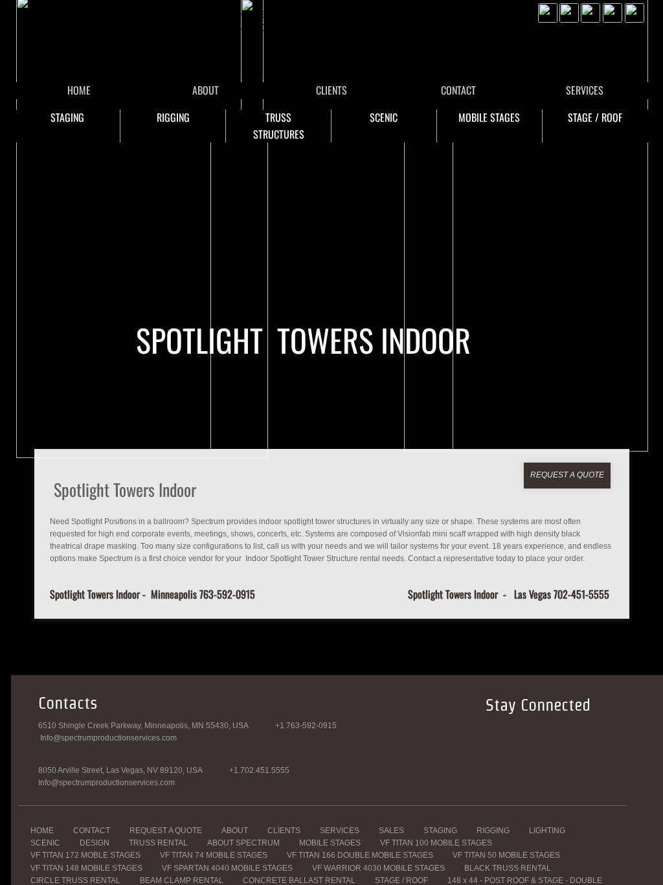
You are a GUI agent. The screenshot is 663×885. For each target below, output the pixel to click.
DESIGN (94, 842)
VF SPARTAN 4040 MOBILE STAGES (227, 868)
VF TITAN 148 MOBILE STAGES (86, 868)
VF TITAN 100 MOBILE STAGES (436, 842)
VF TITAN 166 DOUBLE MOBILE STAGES (360, 855)
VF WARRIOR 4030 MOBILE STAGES (378, 868)
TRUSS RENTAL (158, 842)
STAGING (67, 117)
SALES (391, 830)
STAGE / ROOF (595, 117)
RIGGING (173, 117)
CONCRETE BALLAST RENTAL (299, 880)
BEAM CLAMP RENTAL (181, 880)
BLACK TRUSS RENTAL (507, 868)
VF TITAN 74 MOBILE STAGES (213, 855)
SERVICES (584, 90)
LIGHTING (547, 830)
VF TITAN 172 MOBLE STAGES (85, 855)
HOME (79, 90)
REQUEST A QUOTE (165, 830)
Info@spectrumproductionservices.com (106, 782)
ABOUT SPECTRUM (243, 842)
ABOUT (205, 90)
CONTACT (458, 90)
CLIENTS (331, 90)
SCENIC (384, 117)
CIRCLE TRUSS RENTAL (75, 880)
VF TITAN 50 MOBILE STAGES (506, 855)
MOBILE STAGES (489, 117)
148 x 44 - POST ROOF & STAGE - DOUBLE (524, 880)
